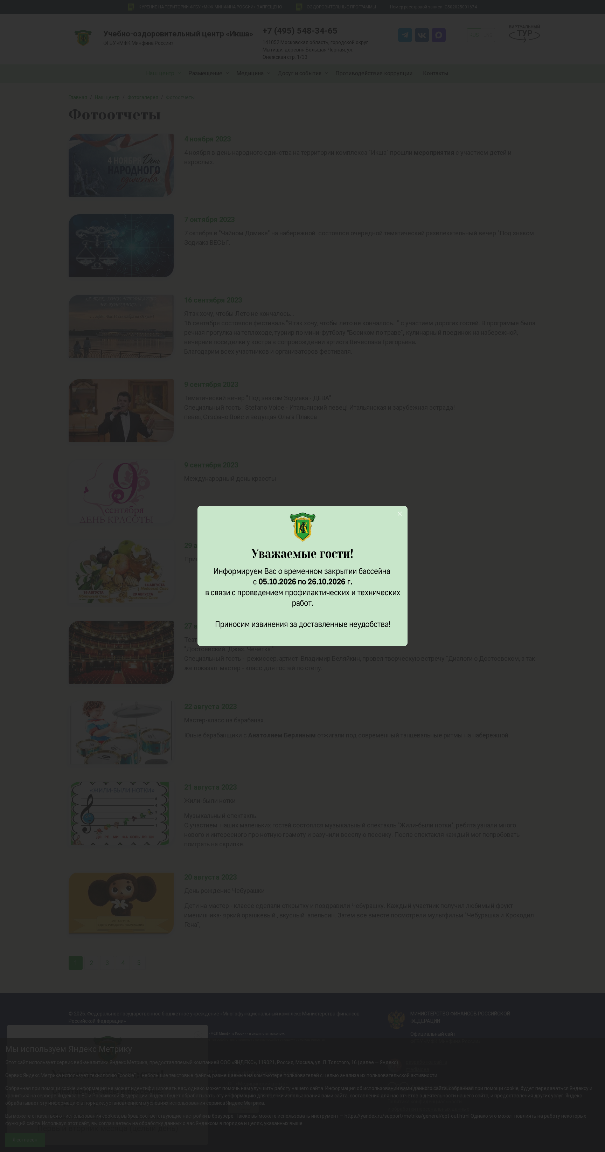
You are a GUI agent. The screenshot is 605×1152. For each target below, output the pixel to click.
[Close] (400, 513)
